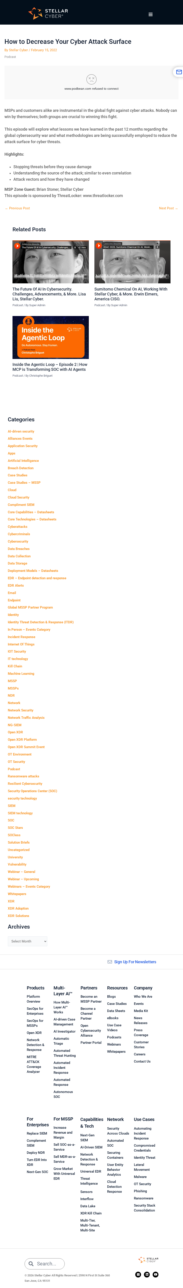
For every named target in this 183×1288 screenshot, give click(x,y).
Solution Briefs (19, 842)
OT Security (16, 762)
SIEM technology (20, 813)
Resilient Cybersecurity (25, 784)
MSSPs (13, 688)
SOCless (14, 835)
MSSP (12, 681)
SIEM (11, 806)
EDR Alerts (16, 586)
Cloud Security (18, 497)
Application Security (22, 446)
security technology (22, 798)
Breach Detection (20, 468)
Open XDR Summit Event (26, 747)
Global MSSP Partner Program (30, 607)
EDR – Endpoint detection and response (37, 578)
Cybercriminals (19, 534)
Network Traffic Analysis (26, 718)
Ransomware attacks (23, 776)
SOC (11, 820)
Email (12, 593)
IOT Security (17, 651)
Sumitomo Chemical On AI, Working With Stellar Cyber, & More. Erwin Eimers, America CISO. (130, 294)
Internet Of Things (21, 644)
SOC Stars (15, 828)
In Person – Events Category (29, 630)
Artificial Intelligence (23, 461)
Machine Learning (21, 674)
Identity (13, 615)
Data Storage (17, 563)
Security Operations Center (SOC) (32, 791)
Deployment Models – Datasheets (33, 571)
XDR (11, 901)
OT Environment (19, 754)
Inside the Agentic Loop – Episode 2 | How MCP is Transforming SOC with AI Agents (49, 367)
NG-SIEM (14, 725)
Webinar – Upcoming (23, 879)
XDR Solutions (18, 916)
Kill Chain (15, 666)
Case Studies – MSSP (24, 483)
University (15, 857)
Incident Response (21, 637)
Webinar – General (21, 872)
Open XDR (15, 732)
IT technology (18, 659)
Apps (11, 453)
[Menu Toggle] (151, 14)
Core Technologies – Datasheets (32, 519)
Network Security (20, 710)
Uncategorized (18, 850)
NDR (11, 696)
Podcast (10, 57)
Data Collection (19, 556)
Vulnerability (17, 864)
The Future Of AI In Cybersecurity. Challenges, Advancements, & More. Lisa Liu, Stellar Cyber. (49, 294)
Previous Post (17, 208)
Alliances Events (20, 439)
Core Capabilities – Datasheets (31, 512)
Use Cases (144, 1119)
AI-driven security (21, 431)
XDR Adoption (18, 908)
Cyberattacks (17, 527)
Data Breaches (19, 549)
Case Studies (17, 475)
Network (14, 703)
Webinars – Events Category (29, 887)
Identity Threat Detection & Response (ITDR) (41, 622)
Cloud (12, 490)
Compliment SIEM (21, 505)
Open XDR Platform (22, 740)
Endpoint (14, 600)
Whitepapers (17, 894)
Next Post (168, 208)
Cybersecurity (18, 541)
